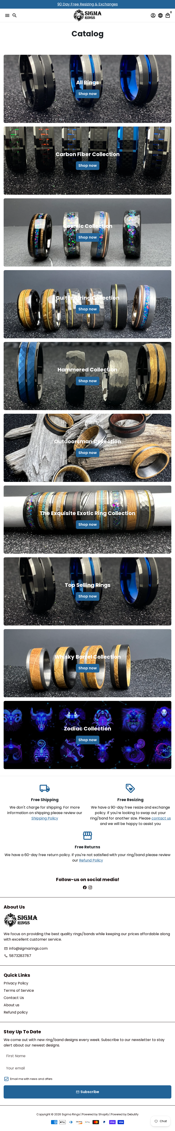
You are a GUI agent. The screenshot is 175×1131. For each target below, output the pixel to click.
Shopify (103, 1114)
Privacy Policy (16, 983)
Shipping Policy (44, 818)
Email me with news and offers (31, 1079)
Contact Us (14, 997)
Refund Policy (91, 860)
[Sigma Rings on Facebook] (85, 887)
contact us (161, 818)
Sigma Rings (71, 1114)
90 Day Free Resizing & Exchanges (87, 4)
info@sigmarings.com (26, 948)
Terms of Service (19, 990)
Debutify (133, 1114)
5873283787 (17, 955)
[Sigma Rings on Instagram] (90, 887)
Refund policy (16, 1012)
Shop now (87, 93)
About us (11, 1005)
